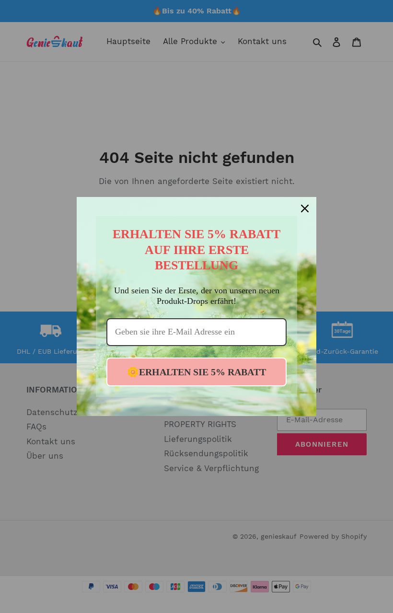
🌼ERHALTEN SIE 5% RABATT (196, 372)
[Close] (304, 208)
